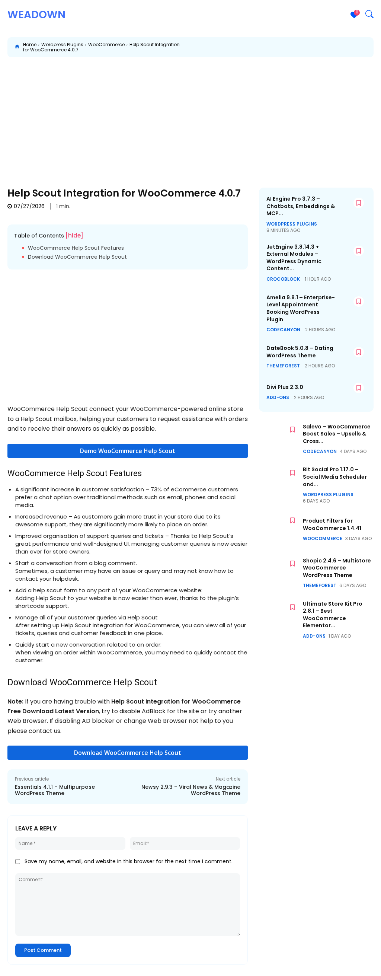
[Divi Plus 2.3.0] (351, 392)
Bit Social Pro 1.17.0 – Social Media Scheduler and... (335, 477)
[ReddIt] (319, 47)
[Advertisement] (190, 117)
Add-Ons (277, 398)
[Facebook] (250, 47)
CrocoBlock (283, 279)
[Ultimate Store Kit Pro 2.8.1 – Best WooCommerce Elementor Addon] (279, 616)
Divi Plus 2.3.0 (284, 387)
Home (29, 44)
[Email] (336, 47)
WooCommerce (106, 44)
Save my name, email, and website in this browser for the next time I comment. (129, 861)
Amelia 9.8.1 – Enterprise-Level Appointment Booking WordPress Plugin (300, 308)
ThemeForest (283, 366)
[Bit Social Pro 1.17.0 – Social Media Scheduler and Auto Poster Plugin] (279, 482)
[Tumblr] (353, 47)
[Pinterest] (285, 47)
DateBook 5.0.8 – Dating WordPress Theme (299, 351)
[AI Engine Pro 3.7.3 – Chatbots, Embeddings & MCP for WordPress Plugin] (351, 207)
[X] (267, 47)
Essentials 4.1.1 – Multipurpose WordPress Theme (55, 790)
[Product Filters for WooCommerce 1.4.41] (279, 530)
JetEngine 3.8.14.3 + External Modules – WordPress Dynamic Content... (293, 257)
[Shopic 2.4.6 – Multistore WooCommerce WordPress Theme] (279, 573)
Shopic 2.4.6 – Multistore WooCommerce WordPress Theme (337, 568)
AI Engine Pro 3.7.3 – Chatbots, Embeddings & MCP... (300, 206)
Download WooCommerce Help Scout (77, 257)
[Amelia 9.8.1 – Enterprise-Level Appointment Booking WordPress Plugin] (351, 306)
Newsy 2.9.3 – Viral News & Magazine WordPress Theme (190, 790)
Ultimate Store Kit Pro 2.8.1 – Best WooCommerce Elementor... (332, 614)
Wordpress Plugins (62, 44)
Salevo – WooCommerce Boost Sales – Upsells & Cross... (337, 434)
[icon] (17, 47)
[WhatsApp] (302, 47)
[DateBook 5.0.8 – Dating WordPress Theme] (351, 357)
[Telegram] (370, 47)
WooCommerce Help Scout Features (76, 248)
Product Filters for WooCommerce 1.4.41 (332, 524)
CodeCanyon (283, 330)
